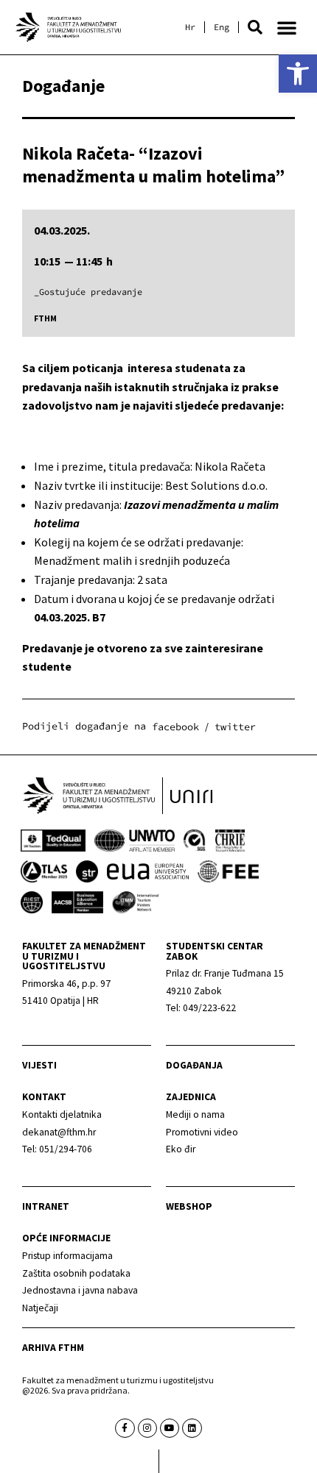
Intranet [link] (45, 1206)
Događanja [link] (194, 1065)
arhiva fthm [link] (53, 1347)
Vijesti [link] (39, 1065)
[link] (298, 73)
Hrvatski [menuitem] (190, 27)
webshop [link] (189, 1206)
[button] (255, 27)
